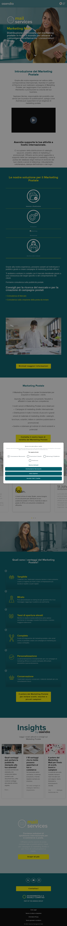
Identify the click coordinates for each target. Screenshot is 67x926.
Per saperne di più (33, 452)
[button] (33, 465)
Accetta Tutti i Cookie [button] (33, 478)
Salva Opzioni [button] (33, 473)
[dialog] (33, 463)
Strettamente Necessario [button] (33, 469)
